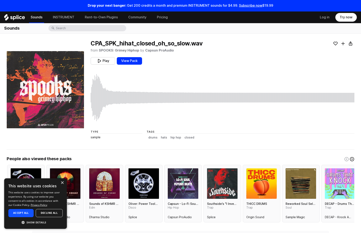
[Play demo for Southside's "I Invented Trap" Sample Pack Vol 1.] (222, 184)
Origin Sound (255, 217)
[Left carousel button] (346, 159)
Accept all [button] (21, 213)
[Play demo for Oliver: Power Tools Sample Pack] (144, 184)
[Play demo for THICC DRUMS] (261, 184)
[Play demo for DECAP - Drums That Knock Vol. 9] (340, 184)
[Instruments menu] (77, 17)
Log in (324, 17)
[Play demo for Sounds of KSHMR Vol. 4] (104, 184)
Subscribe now (250, 6)
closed (189, 137)
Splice (132, 217)
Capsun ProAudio (159, 50)
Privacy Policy (39, 205)
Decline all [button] (49, 213)
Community (137, 17)
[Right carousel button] (352, 159)
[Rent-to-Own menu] (120, 17)
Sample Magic (295, 217)
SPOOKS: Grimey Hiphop (119, 50)
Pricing (162, 17)
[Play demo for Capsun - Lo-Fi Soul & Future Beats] (183, 184)
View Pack (129, 61)
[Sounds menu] (45, 17)
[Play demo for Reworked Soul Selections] (301, 184)
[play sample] (222, 97)
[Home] (14, 18)
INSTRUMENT (63, 17)
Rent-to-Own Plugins (101, 17)
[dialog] (35, 203)
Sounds (36, 17)
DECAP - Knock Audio (340, 217)
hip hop (175, 137)
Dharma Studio (99, 217)
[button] (35, 222)
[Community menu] (149, 17)
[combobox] (90, 28)
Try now (346, 17)
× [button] (62, 182)
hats (164, 137)
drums (153, 137)
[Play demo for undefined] (45, 90)
